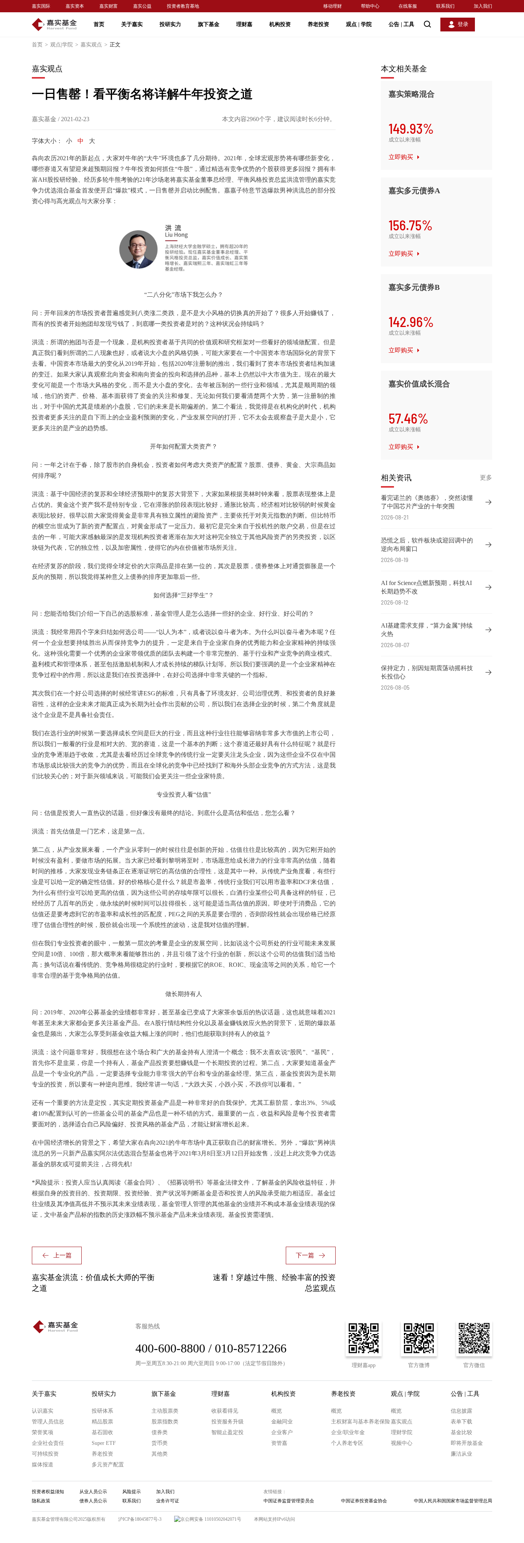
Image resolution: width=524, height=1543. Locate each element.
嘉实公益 (142, 6)
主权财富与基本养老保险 (360, 1422)
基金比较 (461, 1432)
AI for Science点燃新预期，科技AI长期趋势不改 (426, 587)
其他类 (160, 1454)
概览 (276, 1411)
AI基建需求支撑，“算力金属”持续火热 (427, 629)
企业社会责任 (48, 1443)
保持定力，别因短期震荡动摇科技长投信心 (427, 672)
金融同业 (282, 1422)
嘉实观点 (94, 45)
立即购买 (401, 157)
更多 (486, 477)
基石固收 (102, 1432)
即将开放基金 (467, 1443)
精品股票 (102, 1422)
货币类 (160, 1443)
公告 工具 (401, 24)
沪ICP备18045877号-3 (139, 1519)
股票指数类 (165, 1422)
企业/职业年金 (348, 1432)
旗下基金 (208, 24)
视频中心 (401, 1443)
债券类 (160, 1432)
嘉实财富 (108, 6)
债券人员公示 (93, 1501)
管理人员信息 (48, 1422)
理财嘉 (244, 24)
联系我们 (445, 6)
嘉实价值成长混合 (419, 384)
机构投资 (280, 24)
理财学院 (401, 1432)
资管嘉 (279, 1443)
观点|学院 (64, 45)
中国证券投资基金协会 (364, 1501)
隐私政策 (41, 1501)
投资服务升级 (227, 1422)
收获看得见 (224, 1411)
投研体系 (102, 1411)
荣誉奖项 (42, 1432)
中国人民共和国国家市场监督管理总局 (453, 1501)
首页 (99, 24)
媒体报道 (42, 1464)
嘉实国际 (41, 6)
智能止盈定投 (227, 1432)
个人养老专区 (347, 1443)
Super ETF (104, 1443)
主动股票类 (165, 1411)
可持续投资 (45, 1454)
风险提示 (131, 1491)
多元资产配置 (108, 1464)
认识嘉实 (42, 1411)
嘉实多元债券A (414, 190)
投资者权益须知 (48, 1491)
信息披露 (461, 1411)
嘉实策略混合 (412, 94)
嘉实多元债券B (414, 287)
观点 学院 (359, 24)
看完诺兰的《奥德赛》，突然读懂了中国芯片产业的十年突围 (427, 502)
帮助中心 (370, 6)
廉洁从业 (461, 1454)
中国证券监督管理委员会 (289, 1501)
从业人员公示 (93, 1491)
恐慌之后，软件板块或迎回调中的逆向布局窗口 (427, 544)
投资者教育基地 (183, 6)
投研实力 (170, 24)
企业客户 (282, 1432)
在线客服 (408, 6)
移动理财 (332, 6)
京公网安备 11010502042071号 (210, 1519)
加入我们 (483, 6)
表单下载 (461, 1422)
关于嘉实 (132, 24)
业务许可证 (167, 1501)
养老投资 (318, 24)
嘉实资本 (75, 6)
